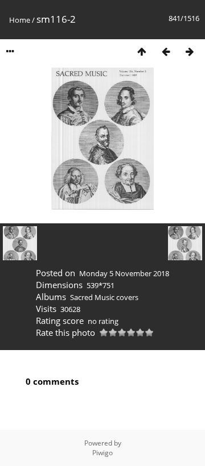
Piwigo (102, 452)
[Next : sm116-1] (190, 51)
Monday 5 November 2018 (124, 273)
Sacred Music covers (104, 297)
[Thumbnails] (142, 51)
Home (19, 20)
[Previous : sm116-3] (166, 51)
